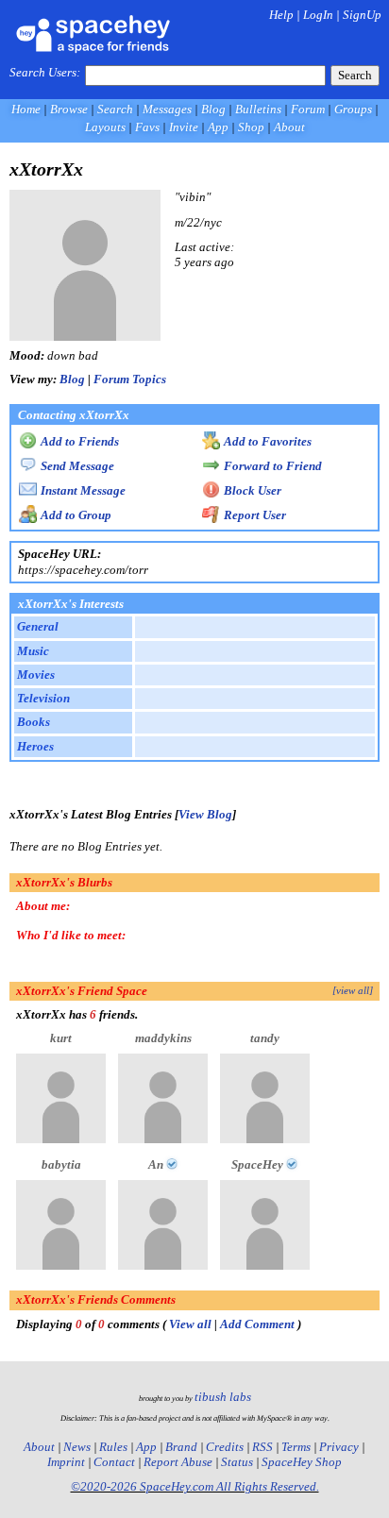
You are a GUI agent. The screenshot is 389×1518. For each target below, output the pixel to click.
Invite (183, 127)
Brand (181, 1447)
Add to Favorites (266, 441)
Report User (253, 515)
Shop (251, 127)
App (218, 127)
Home (26, 109)
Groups (353, 109)
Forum (308, 109)
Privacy (339, 1447)
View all (190, 1324)
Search (355, 75)
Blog (213, 109)
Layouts (105, 127)
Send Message (76, 466)
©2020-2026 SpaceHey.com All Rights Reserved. (195, 1486)
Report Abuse (178, 1462)
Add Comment (257, 1324)
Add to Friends (78, 441)
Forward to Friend (271, 466)
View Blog (205, 814)
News (77, 1447)
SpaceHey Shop (302, 1462)
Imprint (66, 1462)
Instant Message (82, 490)
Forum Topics (129, 379)
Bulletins (258, 109)
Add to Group (74, 515)
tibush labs (222, 1397)
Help (281, 15)
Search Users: (44, 72)
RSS (262, 1447)
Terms (296, 1447)
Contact (114, 1462)
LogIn (318, 15)
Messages (167, 109)
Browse (69, 109)
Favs (147, 127)
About (289, 127)
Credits (225, 1447)
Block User (251, 490)
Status (237, 1462)
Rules (113, 1447)
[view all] (352, 991)
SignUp (362, 15)
